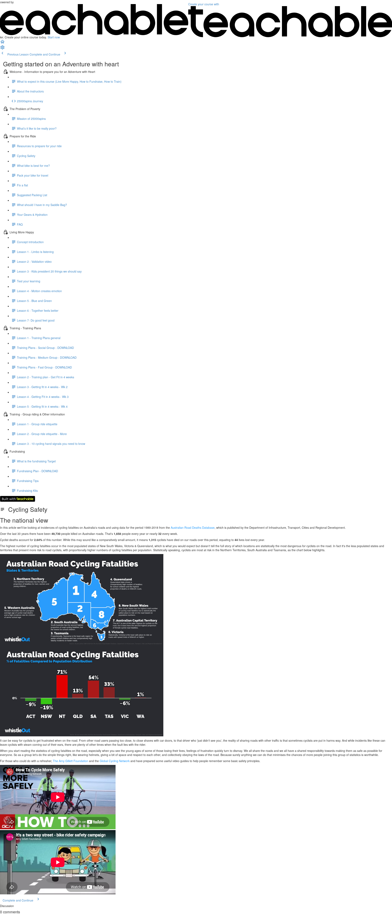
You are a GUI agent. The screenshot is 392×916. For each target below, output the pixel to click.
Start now (54, 37)
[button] (2, 43)
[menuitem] (2, 49)
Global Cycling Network (115, 761)
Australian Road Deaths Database (193, 527)
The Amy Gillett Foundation (70, 761)
